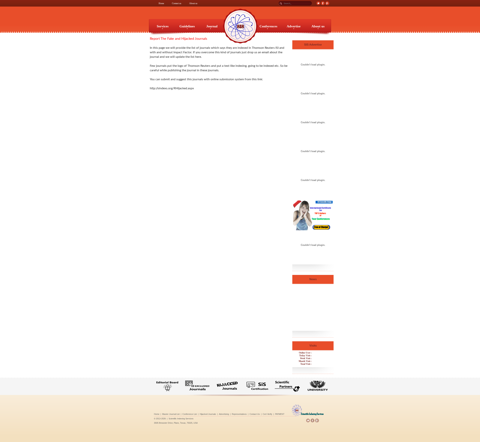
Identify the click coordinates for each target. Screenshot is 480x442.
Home (161, 3)
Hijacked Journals (208, 414)
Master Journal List (171, 414)
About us (193, 3)
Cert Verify (267, 414)
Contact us (176, 3)
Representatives (239, 414)
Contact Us (255, 414)
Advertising (224, 414)
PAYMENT (279, 414)
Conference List (189, 414)
